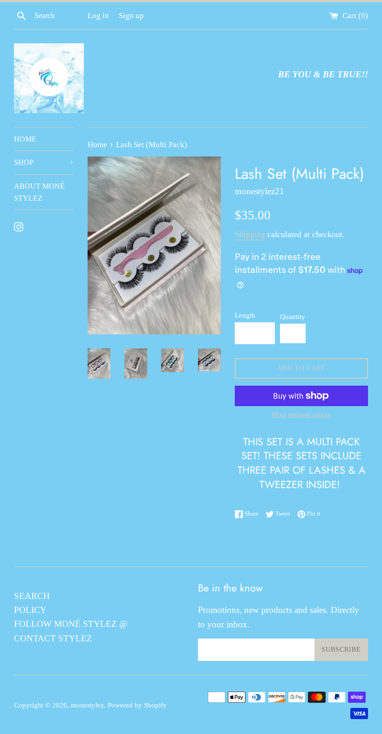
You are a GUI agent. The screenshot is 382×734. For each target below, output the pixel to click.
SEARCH (32, 596)
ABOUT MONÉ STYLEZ (39, 192)
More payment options (301, 414)
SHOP (44, 162)
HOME (25, 139)
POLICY (30, 610)
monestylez (87, 705)
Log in (98, 15)
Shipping (250, 234)
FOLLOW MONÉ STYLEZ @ (71, 624)
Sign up (131, 15)
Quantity (292, 316)
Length (245, 315)
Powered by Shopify (137, 705)
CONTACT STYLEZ (53, 638)
